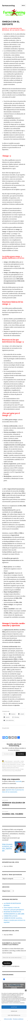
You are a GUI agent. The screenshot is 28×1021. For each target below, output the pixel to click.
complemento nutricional (12, 762)
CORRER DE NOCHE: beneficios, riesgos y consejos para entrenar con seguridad (14, 920)
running (18, 764)
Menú (23, 5)
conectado (18, 781)
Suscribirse (21, 754)
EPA (22, 762)
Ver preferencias (14, 1015)
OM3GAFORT (13, 764)
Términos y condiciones (18, 1018)
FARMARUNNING (7, 974)
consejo (21, 769)
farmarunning (8, 6)
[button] (26, 990)
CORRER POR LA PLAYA (10, 916)
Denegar (14, 1011)
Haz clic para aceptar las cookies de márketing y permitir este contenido (14, 986)
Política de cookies (8, 1018)
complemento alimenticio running (10, 769)
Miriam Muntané (8, 761)
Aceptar (14, 1007)
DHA (20, 762)
